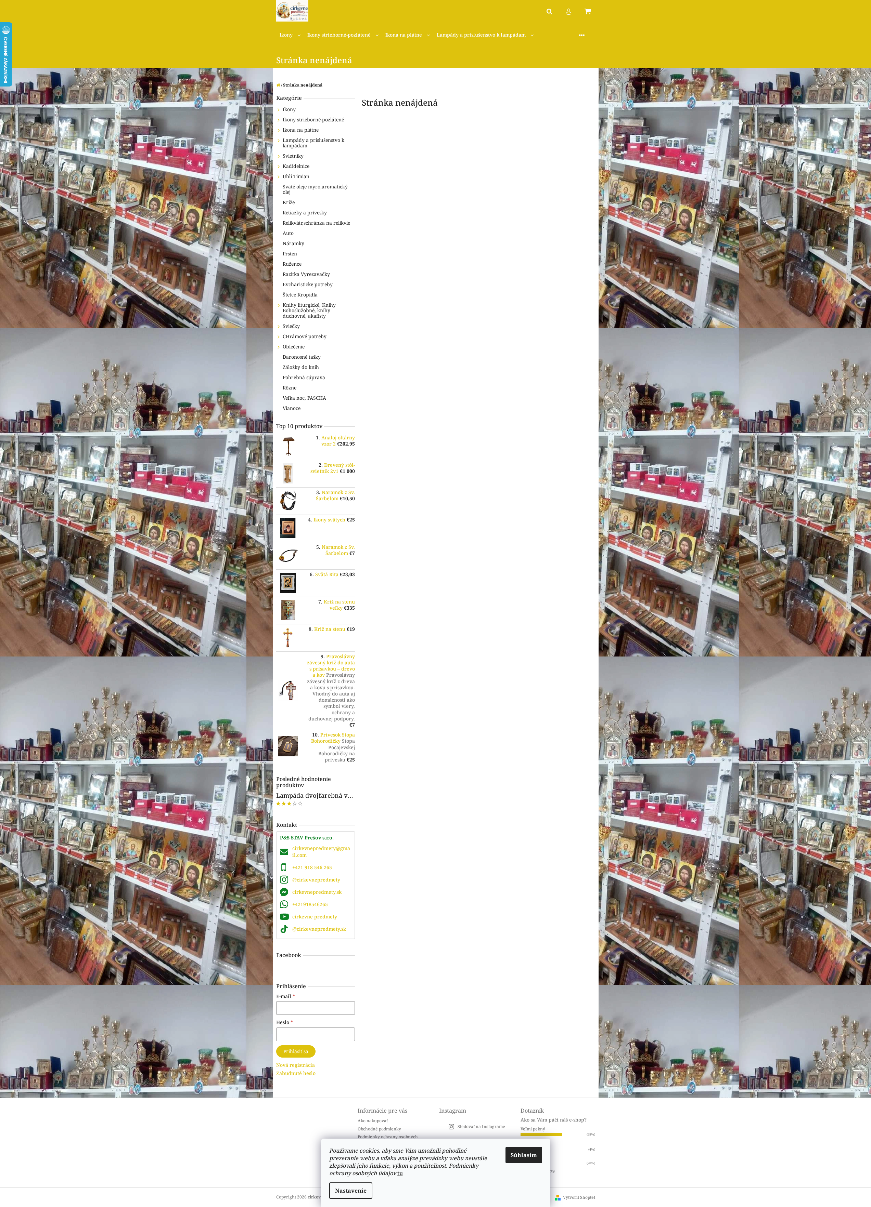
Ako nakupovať (373, 1121)
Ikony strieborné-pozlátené (313, 119)
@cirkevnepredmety (316, 879)
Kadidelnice (296, 166)
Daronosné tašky (302, 357)
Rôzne (289, 387)
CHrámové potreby (304, 336)
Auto (288, 233)
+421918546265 (310, 904)
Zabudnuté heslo (296, 1073)
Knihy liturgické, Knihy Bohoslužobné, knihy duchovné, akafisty (309, 310)
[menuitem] (290, 35)
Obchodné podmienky (379, 1129)
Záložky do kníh (301, 367)
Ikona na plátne (301, 130)
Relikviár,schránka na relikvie (316, 223)
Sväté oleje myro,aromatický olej (315, 189)
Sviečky (291, 326)
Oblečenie (294, 346)
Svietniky (293, 155)
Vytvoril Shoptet (579, 1197)
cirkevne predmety (314, 916)
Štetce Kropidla (300, 294)
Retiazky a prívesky (305, 212)
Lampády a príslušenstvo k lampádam (313, 143)
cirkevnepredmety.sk (317, 892)
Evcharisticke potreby (308, 284)
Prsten (290, 253)
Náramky (293, 243)
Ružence (292, 264)
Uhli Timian (296, 176)
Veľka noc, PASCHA (304, 398)
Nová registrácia (295, 1065)
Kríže (289, 202)
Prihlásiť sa (295, 1051)
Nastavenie (351, 1190)
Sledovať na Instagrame (481, 1126)
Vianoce (291, 408)
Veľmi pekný (533, 1129)
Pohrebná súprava (304, 377)
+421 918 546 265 (312, 867)
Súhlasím (524, 1155)
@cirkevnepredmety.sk (319, 929)
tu (400, 1173)
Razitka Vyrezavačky (306, 274)
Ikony (289, 109)
